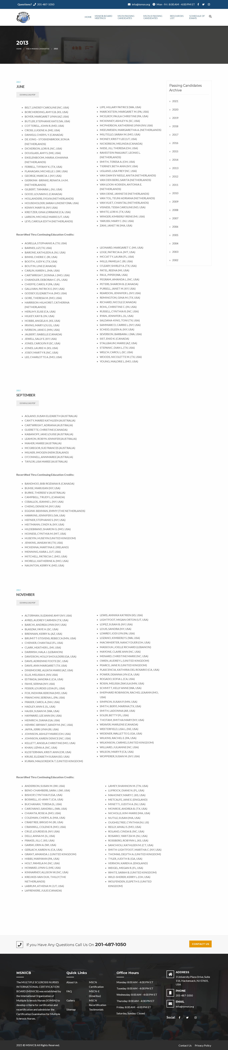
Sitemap (71, 1009)
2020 (175, 109)
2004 (175, 243)
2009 (175, 201)
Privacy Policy (203, 1045)
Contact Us (200, 944)
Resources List (177, 17)
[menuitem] (88, 17)
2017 (175, 134)
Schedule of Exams (197, 17)
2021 (175, 101)
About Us (71, 982)
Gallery (70, 1000)
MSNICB (31, 1045)
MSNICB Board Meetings (103, 17)
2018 (175, 126)
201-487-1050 (45, 4)
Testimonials (96, 1009)
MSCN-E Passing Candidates (152, 17)
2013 (175, 168)
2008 (175, 209)
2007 (175, 218)
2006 (175, 226)
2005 (175, 235)
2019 (175, 117)
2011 (175, 184)
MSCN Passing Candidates (126, 17)
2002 (175, 260)
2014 (175, 159)
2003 (175, 251)
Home (88, 17)
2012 (175, 176)
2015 (175, 151)
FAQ (69, 991)
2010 (175, 193)
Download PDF (28, 94)
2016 (175, 142)
